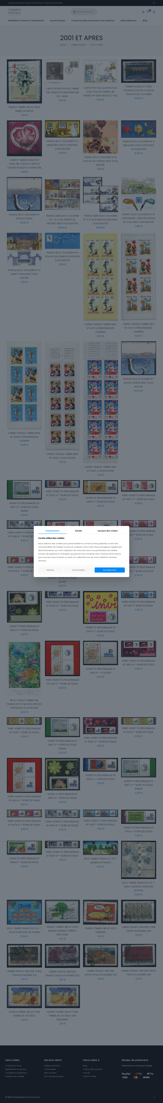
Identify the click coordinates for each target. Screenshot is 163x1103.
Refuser (50, 570)
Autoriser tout (109, 570)
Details (78, 531)
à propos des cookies (108, 531)
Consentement (52, 531)
